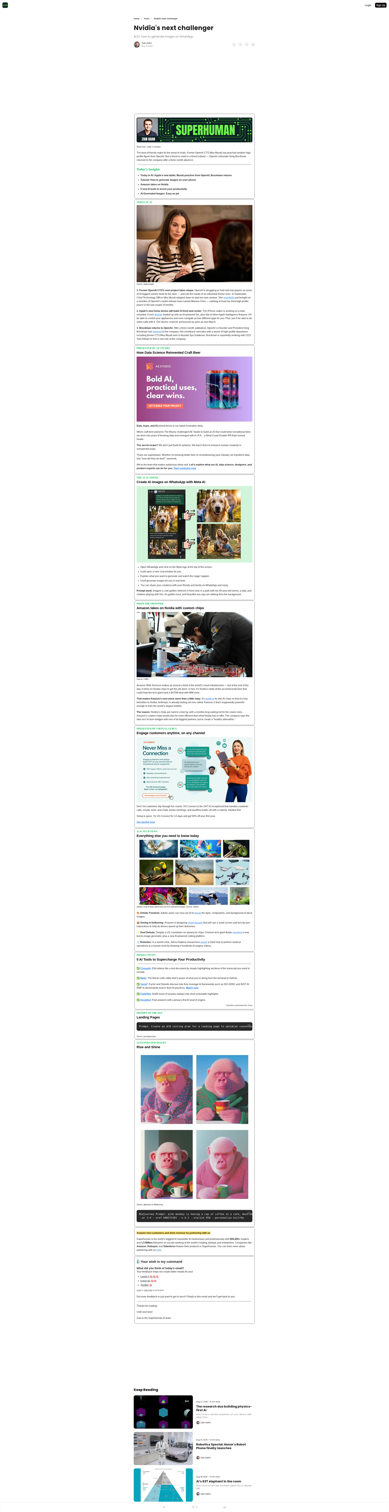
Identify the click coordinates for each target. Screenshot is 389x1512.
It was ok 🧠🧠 (148, 1280)
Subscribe (148, 1290)
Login (139, 1290)
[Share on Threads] (247, 44)
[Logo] (5, 5)
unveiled (237, 932)
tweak (197, 913)
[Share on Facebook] (234, 44)
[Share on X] (240, 44)
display (158, 314)
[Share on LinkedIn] (253, 44)
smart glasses (195, 922)
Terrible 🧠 (146, 1285)
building (209, 698)
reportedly (228, 297)
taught (203, 942)
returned (157, 331)
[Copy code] (249, 1025)
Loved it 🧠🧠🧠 (149, 1276)
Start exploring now (185, 468)
